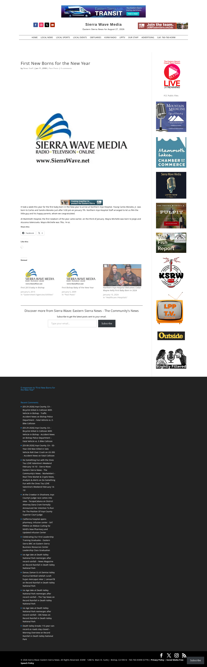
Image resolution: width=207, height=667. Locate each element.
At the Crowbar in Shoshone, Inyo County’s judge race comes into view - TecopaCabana (38, 498)
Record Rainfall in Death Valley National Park (38, 636)
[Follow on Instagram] (41, 25)
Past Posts (53, 68)
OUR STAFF (133, 37)
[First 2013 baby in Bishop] (40, 275)
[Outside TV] (171, 339)
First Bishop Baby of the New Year (78, 287)
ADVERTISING (148, 37)
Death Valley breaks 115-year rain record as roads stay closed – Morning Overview (38, 629)
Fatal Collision (47, 455)
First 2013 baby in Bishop (32, 287)
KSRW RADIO (110, 37)
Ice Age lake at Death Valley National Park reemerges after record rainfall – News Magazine (38, 558)
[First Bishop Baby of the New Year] (81, 275)
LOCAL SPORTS (63, 37)
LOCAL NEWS (47, 37)
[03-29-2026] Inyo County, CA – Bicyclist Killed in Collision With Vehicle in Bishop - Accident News (39, 431)
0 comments (66, 68)
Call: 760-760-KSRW (166, 37)
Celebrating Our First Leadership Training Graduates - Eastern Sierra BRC (38, 540)
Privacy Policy (157, 660)
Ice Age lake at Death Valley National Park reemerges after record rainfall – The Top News (37, 593)
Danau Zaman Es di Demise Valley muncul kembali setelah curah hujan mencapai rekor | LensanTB (39, 576)
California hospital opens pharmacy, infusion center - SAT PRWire (38, 522)
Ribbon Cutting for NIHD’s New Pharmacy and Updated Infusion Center (36, 529)
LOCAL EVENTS (80, 37)
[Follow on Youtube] (52, 25)
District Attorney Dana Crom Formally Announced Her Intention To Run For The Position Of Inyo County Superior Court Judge (38, 508)
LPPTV (122, 37)
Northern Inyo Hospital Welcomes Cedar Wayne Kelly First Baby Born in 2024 (122, 289)
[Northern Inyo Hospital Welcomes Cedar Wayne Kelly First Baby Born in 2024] (122, 275)
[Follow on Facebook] (35, 25)
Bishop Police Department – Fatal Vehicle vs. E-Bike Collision (38, 420)
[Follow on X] (47, 25)
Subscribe (107, 323)
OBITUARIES (95, 37)
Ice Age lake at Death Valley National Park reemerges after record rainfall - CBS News (37, 611)
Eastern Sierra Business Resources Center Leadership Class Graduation (36, 547)
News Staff (28, 68)
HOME (35, 37)
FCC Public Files (171, 95)
